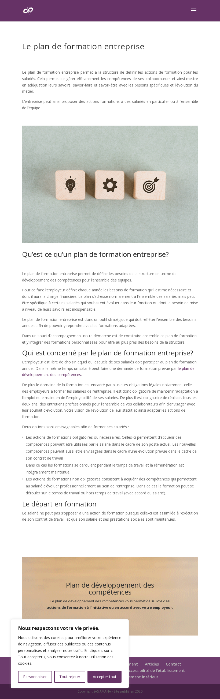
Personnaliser (35, 676)
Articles (152, 664)
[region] (70, 653)
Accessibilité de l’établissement (155, 670)
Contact (173, 664)
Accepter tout (104, 676)
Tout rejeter (69, 676)
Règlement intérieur (139, 676)
